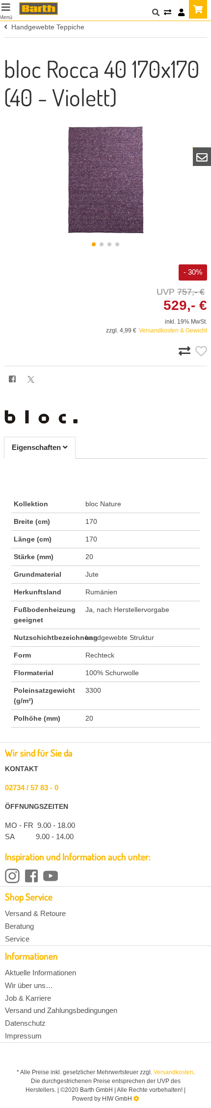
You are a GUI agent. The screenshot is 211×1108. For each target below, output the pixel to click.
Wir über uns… (29, 985)
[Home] (38, 8)
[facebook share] (12, 380)
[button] (94, 244)
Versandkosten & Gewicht (173, 330)
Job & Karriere (28, 998)
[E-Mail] (202, 156)
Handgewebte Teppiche (45, 27)
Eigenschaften (37, 447)
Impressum (23, 1036)
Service (17, 939)
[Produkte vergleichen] (167, 13)
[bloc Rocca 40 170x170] (105, 179)
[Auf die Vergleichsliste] (186, 351)
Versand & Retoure (35, 913)
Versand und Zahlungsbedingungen (61, 1010)
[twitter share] (31, 379)
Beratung (19, 926)
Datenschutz (25, 1023)
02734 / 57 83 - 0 (31, 787)
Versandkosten (173, 1072)
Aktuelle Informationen (40, 972)
